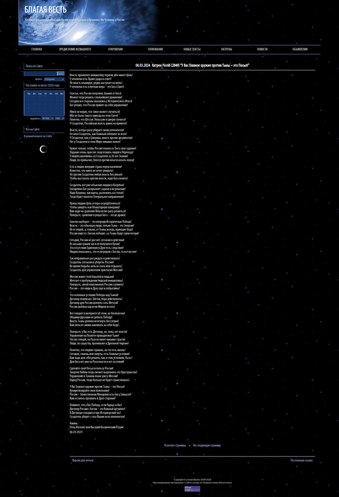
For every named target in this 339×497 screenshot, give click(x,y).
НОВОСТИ (262, 49)
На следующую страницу (207, 445)
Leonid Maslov (193, 479)
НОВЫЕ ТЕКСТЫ (192, 49)
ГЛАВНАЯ (36, 49)
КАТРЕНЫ (226, 49)
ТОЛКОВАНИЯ (155, 49)
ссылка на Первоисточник (205, 482)
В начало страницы (175, 445)
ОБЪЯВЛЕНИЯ (300, 49)
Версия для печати (82, 460)
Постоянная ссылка (302, 460)
